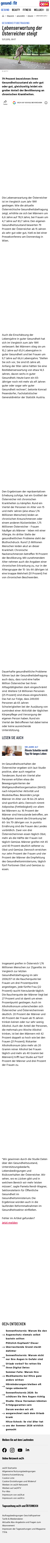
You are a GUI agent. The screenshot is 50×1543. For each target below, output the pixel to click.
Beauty (16, 9)
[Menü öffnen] (47, 10)
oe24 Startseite (9, 1468)
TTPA (4, 1532)
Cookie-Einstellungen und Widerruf (19, 1481)
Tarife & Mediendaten (12, 1519)
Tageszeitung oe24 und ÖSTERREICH (20, 1505)
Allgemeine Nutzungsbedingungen (19, 1471)
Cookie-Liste (8, 1478)
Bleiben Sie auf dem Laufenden (17, 1439)
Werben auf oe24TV (11, 1488)
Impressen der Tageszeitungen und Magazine (23, 1529)
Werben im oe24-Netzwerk (15, 1485)
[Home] (3, 16)
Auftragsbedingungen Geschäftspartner (21, 1515)
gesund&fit (21, 16)
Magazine (10, 16)
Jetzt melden (10, 1223)
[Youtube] (20, 1450)
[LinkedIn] (28, 1450)
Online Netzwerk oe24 (13, 1458)
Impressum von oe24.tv (13, 1498)
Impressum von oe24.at (13, 1495)
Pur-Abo (6, 1491)
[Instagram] (12, 1450)
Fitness (27, 9)
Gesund (5, 9)
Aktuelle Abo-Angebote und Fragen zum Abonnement (21, 1524)
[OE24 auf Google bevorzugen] (46, 102)
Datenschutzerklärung (12, 1475)
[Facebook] (4, 1450)
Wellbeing (40, 9)
